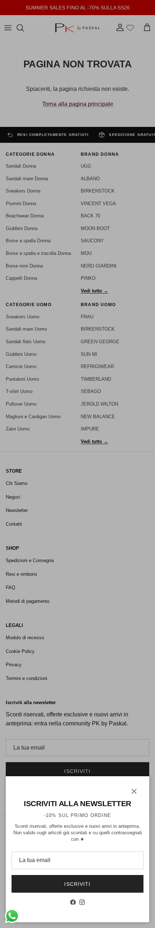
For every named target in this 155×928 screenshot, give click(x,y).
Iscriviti (77, 884)
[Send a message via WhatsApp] (12, 915)
